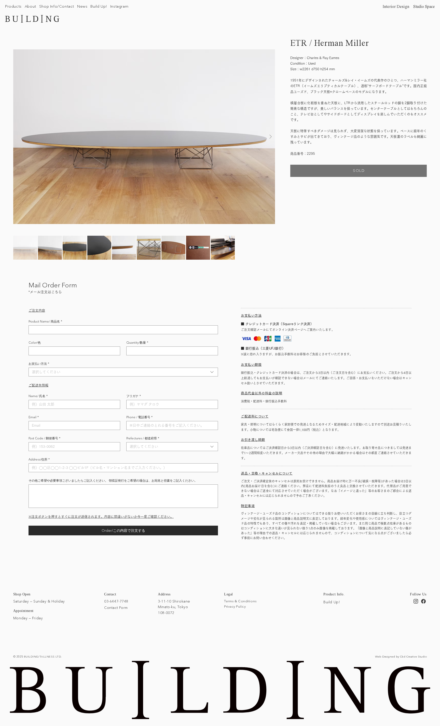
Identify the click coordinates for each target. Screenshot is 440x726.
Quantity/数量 (137, 342)
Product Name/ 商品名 (45, 321)
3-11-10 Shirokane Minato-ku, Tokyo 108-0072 (174, 607)
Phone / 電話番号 (139, 417)
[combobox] (123, 372)
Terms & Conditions (240, 601)
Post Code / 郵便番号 (44, 438)
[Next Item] (270, 137)
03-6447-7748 (116, 601)
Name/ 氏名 (38, 396)
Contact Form (116, 607)
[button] (13, 6)
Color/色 (35, 342)
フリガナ (133, 396)
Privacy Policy (235, 606)
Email (34, 417)
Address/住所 (39, 459)
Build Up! (331, 602)
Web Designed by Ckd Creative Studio (401, 656)
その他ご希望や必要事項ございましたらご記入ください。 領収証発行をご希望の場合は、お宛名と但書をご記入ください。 (113, 480)
